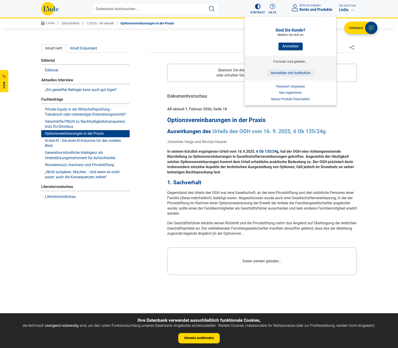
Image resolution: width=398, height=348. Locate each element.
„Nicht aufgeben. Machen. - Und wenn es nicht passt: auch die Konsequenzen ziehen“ (82, 174)
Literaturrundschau (60, 196)
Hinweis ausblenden (199, 338)
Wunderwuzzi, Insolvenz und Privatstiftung (79, 164)
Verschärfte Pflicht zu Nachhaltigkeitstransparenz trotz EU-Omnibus (85, 124)
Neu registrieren (290, 92)
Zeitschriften (70, 23)
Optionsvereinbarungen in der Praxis (147, 23)
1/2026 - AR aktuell (100, 23)
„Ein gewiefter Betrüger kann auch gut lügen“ (81, 89)
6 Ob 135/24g (267, 151)
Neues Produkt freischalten (290, 99)
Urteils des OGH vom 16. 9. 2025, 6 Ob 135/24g (269, 131)
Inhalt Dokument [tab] (83, 48)
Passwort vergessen (290, 86)
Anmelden (290, 46)
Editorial (51, 70)
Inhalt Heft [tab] (53, 48)
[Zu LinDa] (50, 8)
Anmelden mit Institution (290, 73)
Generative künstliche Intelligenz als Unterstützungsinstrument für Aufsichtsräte (80, 155)
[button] (258, 9)
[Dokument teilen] (352, 47)
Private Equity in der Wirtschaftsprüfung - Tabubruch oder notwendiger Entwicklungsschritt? (85, 111)
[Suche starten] (211, 8)
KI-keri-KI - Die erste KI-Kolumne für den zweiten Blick (83, 143)
